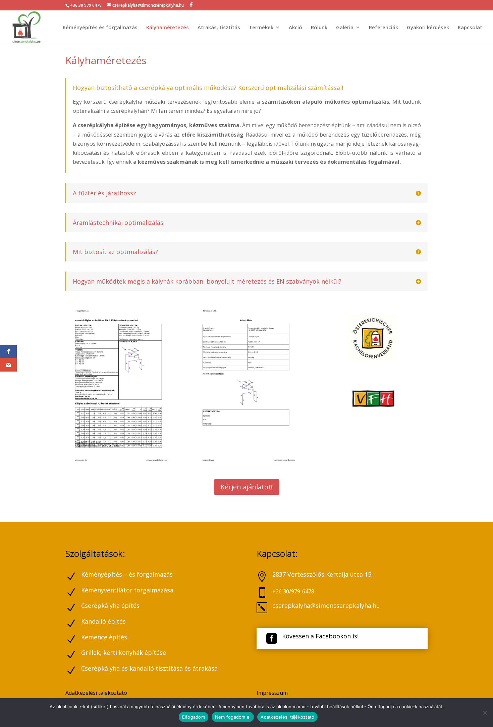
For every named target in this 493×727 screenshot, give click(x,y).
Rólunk (319, 28)
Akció (295, 28)
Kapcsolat (470, 28)
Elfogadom (193, 717)
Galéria (344, 28)
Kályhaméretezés (167, 28)
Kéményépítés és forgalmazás (100, 28)
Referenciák (383, 28)
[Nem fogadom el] (484, 712)
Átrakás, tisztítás (219, 28)
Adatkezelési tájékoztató (96, 692)
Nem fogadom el (233, 717)
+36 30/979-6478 (293, 591)
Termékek (261, 28)
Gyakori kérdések (428, 28)
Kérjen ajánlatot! (247, 486)
